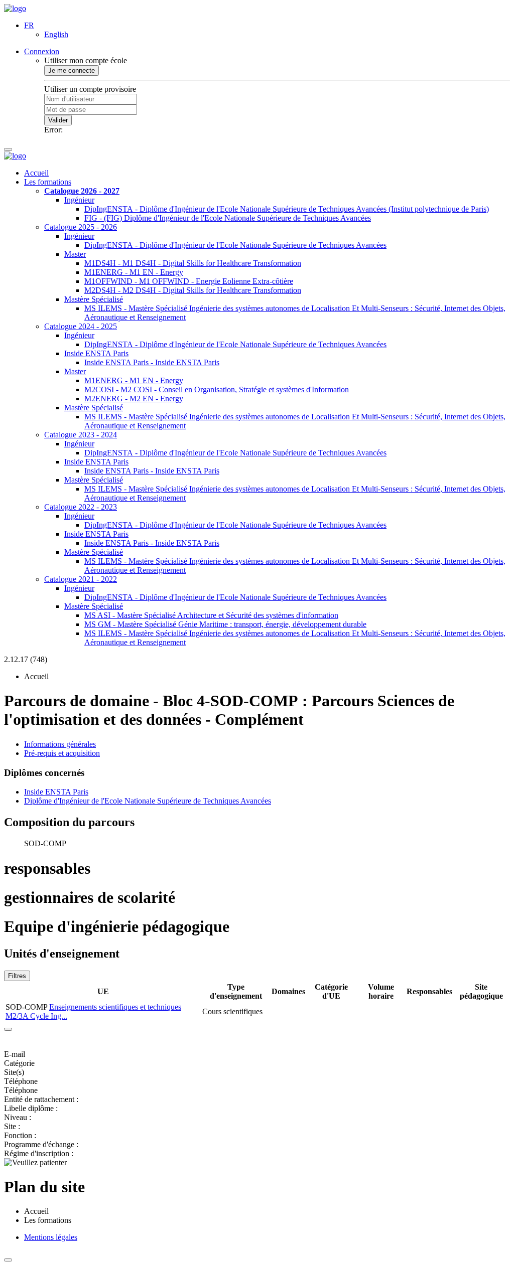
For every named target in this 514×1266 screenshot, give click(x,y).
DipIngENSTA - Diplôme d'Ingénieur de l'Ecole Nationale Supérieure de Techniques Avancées (235, 245)
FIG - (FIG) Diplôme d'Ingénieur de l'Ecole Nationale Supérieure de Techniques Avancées (227, 218)
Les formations (47, 182)
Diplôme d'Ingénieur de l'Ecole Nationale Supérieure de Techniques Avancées (147, 801)
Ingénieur (79, 200)
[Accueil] (15, 8)
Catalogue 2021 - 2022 (80, 579)
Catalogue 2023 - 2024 (80, 434)
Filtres (17, 976)
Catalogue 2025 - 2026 (80, 227)
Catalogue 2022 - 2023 (80, 507)
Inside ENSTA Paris (96, 353)
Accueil (36, 173)
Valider (58, 120)
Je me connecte (71, 70)
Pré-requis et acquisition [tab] (62, 753)
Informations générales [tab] (60, 744)
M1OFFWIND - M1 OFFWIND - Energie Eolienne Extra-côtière (188, 281)
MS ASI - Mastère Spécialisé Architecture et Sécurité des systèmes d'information (211, 615)
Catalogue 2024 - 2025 (80, 326)
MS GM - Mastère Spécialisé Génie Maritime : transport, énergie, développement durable (225, 624)
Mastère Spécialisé (93, 299)
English (56, 34)
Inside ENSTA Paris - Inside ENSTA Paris (151, 362)
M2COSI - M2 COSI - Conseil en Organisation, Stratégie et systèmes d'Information (216, 389)
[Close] (8, 1029)
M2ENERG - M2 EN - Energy (133, 398)
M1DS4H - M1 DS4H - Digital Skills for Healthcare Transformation (192, 263)
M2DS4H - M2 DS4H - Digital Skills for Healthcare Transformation (192, 290)
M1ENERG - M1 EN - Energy (133, 272)
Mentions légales (50, 1237)
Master (75, 254)
